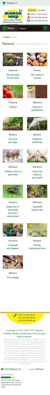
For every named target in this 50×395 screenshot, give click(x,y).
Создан (31, 369)
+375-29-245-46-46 (38, 20)
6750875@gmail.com (12, 369)
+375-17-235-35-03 (38, 14)
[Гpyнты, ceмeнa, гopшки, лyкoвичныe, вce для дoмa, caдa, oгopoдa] (12, 18)
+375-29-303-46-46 (38, 17)
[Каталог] (46, 391)
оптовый (41, 10)
